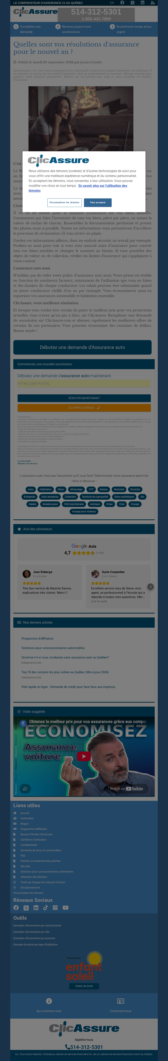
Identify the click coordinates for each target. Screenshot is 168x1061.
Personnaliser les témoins (64, 202)
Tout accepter (98, 202)
